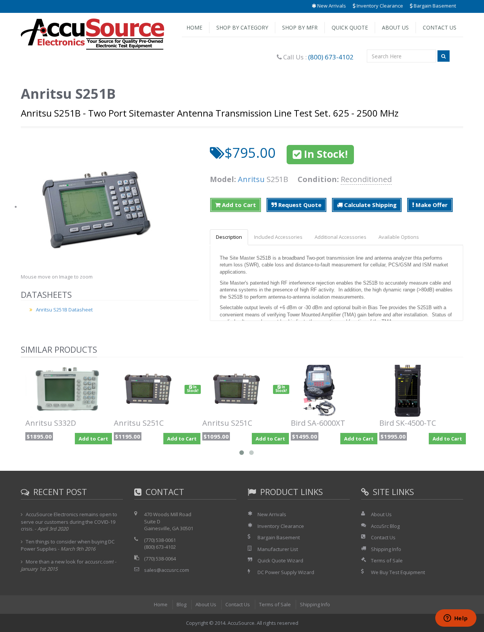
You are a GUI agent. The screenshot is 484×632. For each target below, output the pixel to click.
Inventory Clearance (379, 5)
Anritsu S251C (139, 423)
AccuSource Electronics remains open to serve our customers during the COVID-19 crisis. (69, 521)
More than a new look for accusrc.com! (70, 561)
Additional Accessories (340, 236)
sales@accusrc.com (166, 570)
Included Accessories (278, 236)
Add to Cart (238, 205)
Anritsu (251, 179)
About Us (395, 27)
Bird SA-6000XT (318, 423)
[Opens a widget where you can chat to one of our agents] (455, 618)
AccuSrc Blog (385, 526)
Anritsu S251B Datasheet (64, 309)
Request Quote (299, 205)
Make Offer (431, 205)
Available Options (399, 236)
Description (229, 236)
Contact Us (439, 27)
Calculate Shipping (370, 205)
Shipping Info (386, 549)
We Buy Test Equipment (398, 572)
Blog (181, 604)
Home (194, 27)
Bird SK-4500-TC (407, 423)
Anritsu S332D (50, 423)
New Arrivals (331, 5)
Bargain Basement (434, 5)
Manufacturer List (278, 549)
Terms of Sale (387, 560)
